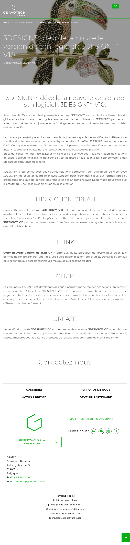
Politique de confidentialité (65, 505)
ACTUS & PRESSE (34, 397)
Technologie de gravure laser (65, 518)
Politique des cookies (65, 500)
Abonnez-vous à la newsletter (31, 442)
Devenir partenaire (96, 397)
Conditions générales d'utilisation (65, 509)
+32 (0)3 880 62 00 (20, 477)
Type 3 (72, 419)
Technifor (86, 419)
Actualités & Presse (25, 23)
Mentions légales (65, 496)
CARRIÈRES (34, 389)
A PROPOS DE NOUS (96, 389)
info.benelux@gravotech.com (27, 481)
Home (6, 23)
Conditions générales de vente (65, 514)
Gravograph (104, 419)
